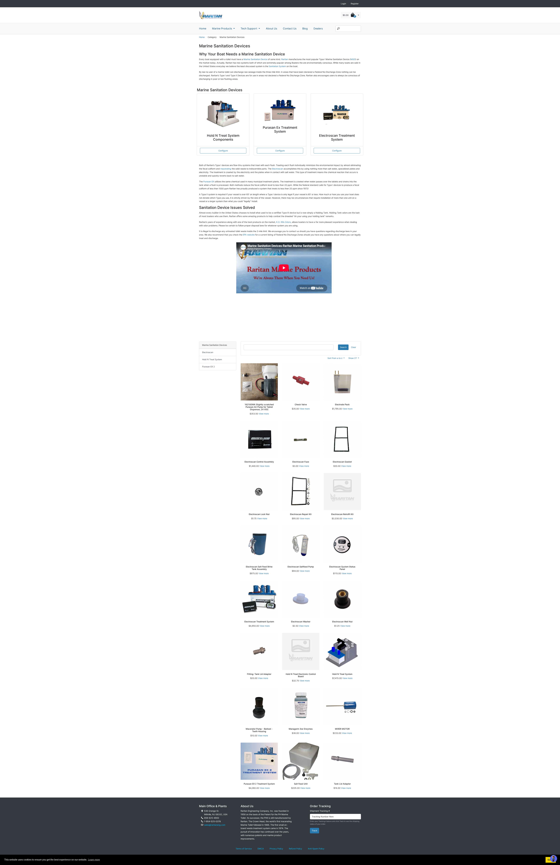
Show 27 (352, 358)
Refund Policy (295, 848)
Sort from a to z (335, 358)
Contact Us (289, 28)
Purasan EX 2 (208, 366)
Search (343, 347)
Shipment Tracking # (320, 811)
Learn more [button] (94, 859)
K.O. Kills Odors (283, 222)
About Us (271, 28)
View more (264, 413)
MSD (353, 59)
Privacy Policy (276, 848)
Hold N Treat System (212, 359)
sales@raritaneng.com (214, 825)
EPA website (249, 234)
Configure (223, 150)
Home (202, 28)
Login (343, 3)
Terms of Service (244, 848)
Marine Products (222, 28)
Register (355, 3)
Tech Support (249, 28)
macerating (225, 168)
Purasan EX (208, 181)
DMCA (261, 848)
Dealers (318, 28)
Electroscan (277, 168)
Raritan (285, 59)
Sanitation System (278, 66)
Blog (305, 28)
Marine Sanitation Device (255, 59)
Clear (353, 347)
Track (314, 830)
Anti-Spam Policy (316, 848)
